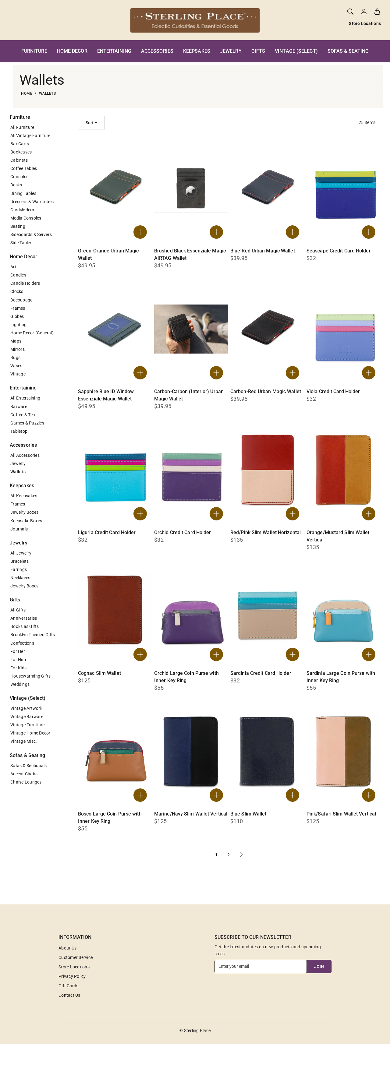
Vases (16, 365)
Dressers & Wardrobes (32, 201)
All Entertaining (25, 398)
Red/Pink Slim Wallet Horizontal (265, 532)
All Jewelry (20, 553)
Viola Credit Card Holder (333, 391)
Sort (90, 122)
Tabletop (18, 431)
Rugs (15, 357)
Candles (18, 275)
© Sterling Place (195, 1030)
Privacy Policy (72, 976)
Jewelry (231, 51)
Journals (19, 529)
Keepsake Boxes (26, 520)
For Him (18, 659)
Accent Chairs (23, 773)
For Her (17, 651)
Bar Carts (19, 143)
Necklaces (20, 577)
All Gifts (18, 610)
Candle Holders (25, 283)
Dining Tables (23, 193)
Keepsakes (196, 51)
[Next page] (241, 855)
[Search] (350, 11)
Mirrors (17, 349)
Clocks (16, 291)
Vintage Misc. (23, 741)
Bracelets (19, 561)
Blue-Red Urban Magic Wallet (262, 251)
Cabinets (19, 160)
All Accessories (25, 455)
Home (26, 93)
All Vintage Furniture (30, 135)
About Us (67, 948)
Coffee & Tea (22, 414)
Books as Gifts (24, 626)
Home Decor (72, 51)
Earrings (18, 569)
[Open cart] (377, 11)
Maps (15, 341)
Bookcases (21, 152)
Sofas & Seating (348, 51)
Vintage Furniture (27, 724)
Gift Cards (68, 985)
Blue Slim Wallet (248, 814)
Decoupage (21, 300)
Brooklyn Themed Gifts (32, 634)
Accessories (157, 51)
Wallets (18, 471)
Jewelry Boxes (24, 512)
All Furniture (22, 127)
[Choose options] (216, 232)
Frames (17, 308)
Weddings (20, 684)
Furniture (34, 51)
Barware (18, 406)
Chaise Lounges (26, 782)
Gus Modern (22, 209)
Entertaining (114, 51)
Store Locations (365, 23)
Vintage (18, 374)
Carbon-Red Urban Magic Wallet (265, 391)
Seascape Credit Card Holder (339, 251)
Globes (17, 316)
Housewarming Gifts (30, 676)
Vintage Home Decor (30, 733)
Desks (16, 184)
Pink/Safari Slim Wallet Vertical (341, 814)
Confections (22, 643)
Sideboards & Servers (31, 234)
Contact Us (69, 995)
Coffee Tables (23, 168)
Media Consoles (25, 218)
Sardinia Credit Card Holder (260, 673)
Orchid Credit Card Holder (182, 532)
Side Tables (21, 242)
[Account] (363, 11)
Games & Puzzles (27, 423)
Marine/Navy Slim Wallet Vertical (190, 814)
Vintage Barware (26, 716)
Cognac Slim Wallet (99, 673)
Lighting (18, 324)
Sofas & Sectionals (28, 765)
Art (13, 266)
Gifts (258, 51)
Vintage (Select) (296, 51)
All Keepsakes (23, 495)
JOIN (319, 966)
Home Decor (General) (32, 332)
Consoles (19, 176)
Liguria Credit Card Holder (107, 532)
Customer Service (75, 957)
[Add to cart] (140, 232)
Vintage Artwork (26, 708)
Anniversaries (23, 618)
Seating (17, 226)
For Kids (18, 667)
